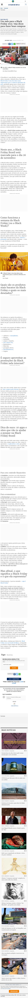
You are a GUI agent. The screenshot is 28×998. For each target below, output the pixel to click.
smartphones (14, 335)
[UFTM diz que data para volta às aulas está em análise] (14, 766)
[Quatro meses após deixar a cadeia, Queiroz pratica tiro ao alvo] (14, 966)
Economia (6, 8)
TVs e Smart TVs (8, 342)
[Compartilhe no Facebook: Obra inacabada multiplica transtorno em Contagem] (24, 951)
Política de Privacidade (6, 988)
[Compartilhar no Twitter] (12, 44)
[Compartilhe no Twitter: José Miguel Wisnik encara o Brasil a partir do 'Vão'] (25, 826)
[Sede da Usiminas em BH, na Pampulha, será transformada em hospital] (14, 916)
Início (2, 8)
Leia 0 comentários (14, 679)
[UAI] (13, 1)
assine (14, 683)
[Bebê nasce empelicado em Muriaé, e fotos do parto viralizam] (14, 841)
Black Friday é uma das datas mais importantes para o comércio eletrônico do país (13, 82)
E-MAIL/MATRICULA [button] (14, 705)
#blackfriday (10, 655)
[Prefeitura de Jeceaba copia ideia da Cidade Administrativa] (14, 791)
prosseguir (14, 991)
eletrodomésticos (8, 349)
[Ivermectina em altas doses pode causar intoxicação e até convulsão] (14, 741)
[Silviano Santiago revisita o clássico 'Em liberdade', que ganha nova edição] (14, 891)
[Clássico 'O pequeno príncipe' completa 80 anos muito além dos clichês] (14, 866)
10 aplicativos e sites (13, 444)
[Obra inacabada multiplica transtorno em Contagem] (14, 941)
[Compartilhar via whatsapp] (14, 44)
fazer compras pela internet (11, 389)
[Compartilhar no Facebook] (9, 44)
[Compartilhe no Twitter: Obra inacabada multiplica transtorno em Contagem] (25, 951)
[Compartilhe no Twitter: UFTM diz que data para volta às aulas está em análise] (25, 776)
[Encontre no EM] (25, 4)
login (21, 682)
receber (14, 668)
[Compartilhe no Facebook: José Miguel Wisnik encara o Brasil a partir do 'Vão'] (24, 826)
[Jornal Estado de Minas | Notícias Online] (14, 5)
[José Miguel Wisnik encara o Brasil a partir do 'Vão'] (14, 816)
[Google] (14, 703)
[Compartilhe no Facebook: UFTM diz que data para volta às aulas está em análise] (24, 776)
